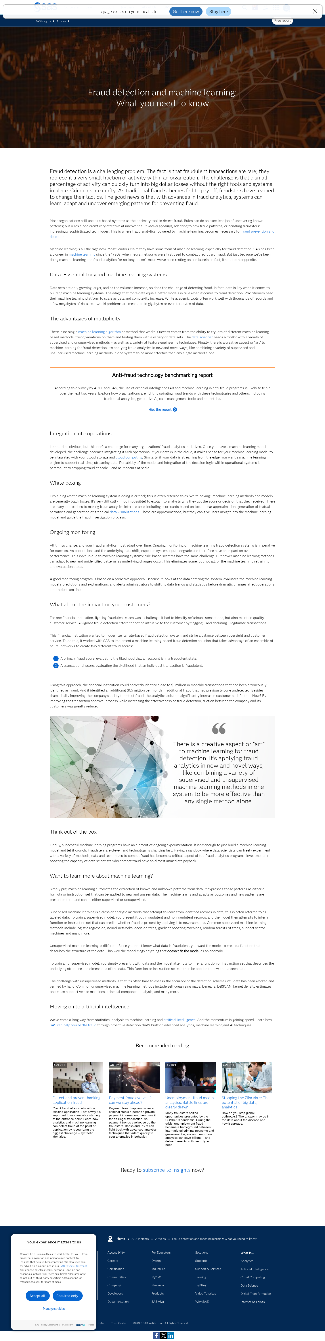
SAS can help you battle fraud (73, 1025)
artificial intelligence (179, 1020)
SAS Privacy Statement (73, 1266)
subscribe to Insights (167, 1170)
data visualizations (124, 512)
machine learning (82, 254)
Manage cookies (54, 1309)
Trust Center (118, 1323)
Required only (67, 1296)
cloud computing (129, 457)
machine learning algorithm (99, 332)
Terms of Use (96, 1323)
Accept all (37, 1296)
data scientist (202, 337)
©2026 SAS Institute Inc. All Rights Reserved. (160, 1323)
